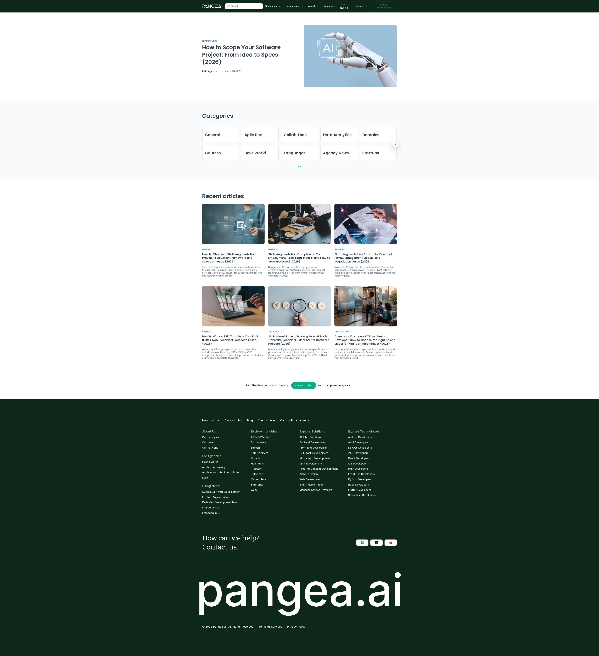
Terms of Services (270, 626)
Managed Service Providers (316, 489)
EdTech (255, 447)
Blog (250, 420)
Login (205, 477)
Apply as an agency (214, 467)
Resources (329, 6)
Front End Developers (361, 474)
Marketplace (258, 479)
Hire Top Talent (303, 385)
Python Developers (359, 479)
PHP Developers (358, 468)
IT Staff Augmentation (215, 497)
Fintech (255, 458)
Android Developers (360, 437)
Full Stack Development (314, 452)
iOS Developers (357, 463)
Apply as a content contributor (221, 472)
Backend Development (313, 442)
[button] (273, 6)
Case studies (344, 6)
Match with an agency (294, 420)
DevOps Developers (360, 447)
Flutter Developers (359, 489)
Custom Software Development (221, 491)
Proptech (256, 468)
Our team (208, 442)
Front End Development (314, 447)
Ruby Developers (358, 484)
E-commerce (258, 442)
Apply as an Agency (338, 385)
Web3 (254, 489)
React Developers (359, 458)
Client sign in (266, 420)
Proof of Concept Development (319, 468)
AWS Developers (358, 442)
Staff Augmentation (312, 484)
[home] (211, 6)
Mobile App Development (315, 458)
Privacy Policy (296, 626)
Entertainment (259, 452)
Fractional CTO (211, 507)
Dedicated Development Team (220, 502)
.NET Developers (358, 452)
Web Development (311, 479)
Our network (210, 447)
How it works (211, 420)
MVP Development (311, 463)
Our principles (210, 437)
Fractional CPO (211, 512)
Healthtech (257, 463)
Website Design (309, 474)
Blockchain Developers (362, 495)
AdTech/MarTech (261, 437)
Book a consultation (384, 6)
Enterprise (257, 484)
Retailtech (257, 474)
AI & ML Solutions (310, 437)
